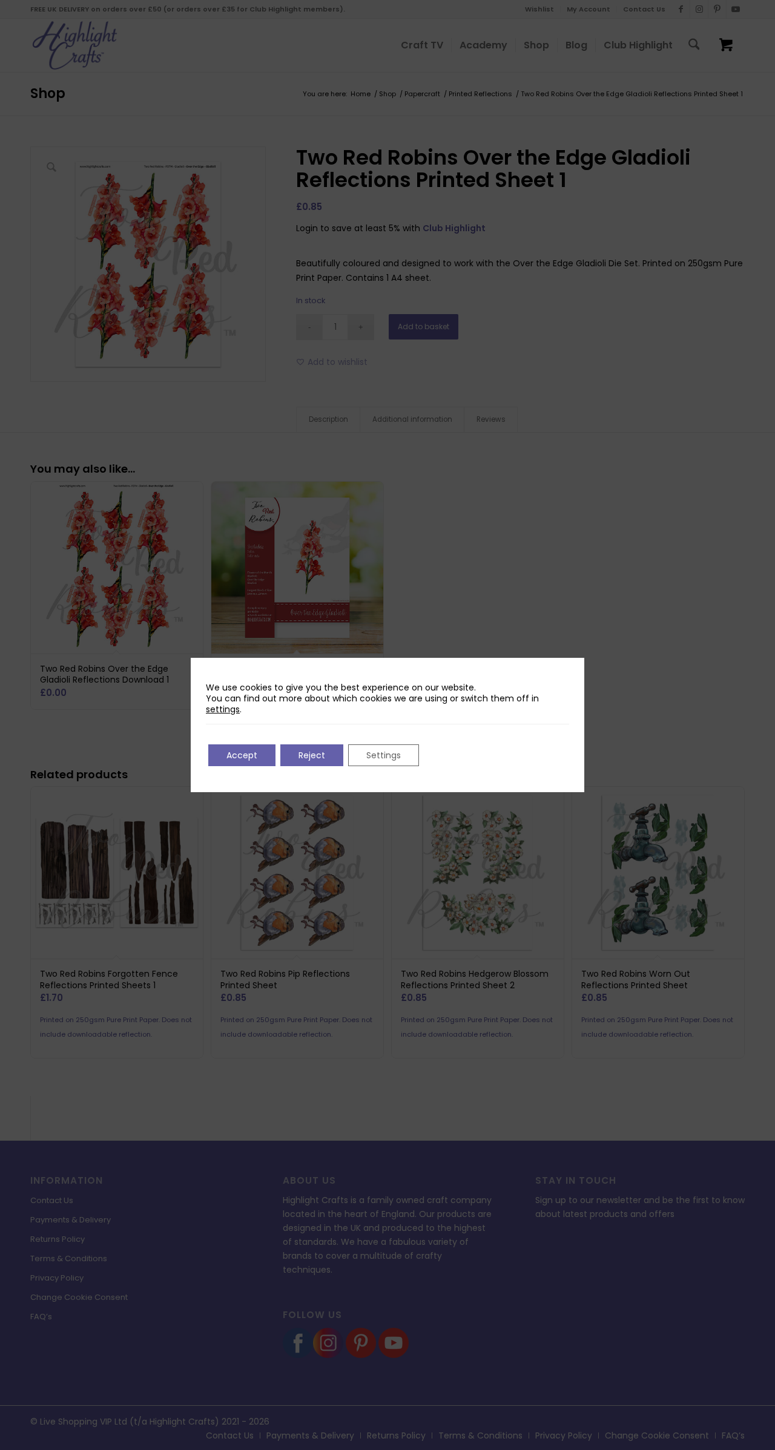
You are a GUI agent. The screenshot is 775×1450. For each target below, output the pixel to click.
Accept (241, 755)
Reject (311, 755)
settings (223, 709)
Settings (383, 755)
